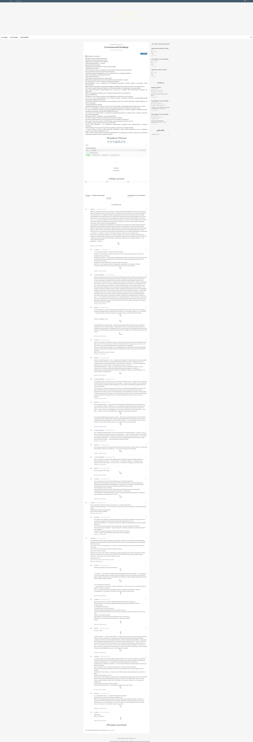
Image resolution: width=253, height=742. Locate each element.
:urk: (152, 53)
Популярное (24, 37)
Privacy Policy (135, 741)
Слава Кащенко (99, 275)
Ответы (160, 82)
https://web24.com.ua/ (87, 175)
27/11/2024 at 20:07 (110, 275)
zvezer (92, 502)
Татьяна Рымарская (158, 90)
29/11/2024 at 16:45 (104, 468)
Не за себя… (109, 198)
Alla (152, 71)
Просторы (126, 13)
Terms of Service (143, 741)
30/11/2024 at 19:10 (105, 712)
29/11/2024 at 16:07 (104, 628)
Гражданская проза (116, 44)
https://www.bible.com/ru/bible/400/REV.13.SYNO (102, 559)
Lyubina (94, 150)
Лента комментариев (160, 44)
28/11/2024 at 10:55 (104, 565)
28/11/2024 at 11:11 (104, 307)
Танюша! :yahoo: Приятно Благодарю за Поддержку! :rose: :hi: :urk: (160, 108)
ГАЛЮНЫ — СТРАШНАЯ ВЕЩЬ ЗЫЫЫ (94, 195)
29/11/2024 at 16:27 (104, 445)
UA (135, 738)
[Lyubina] (88, 151)
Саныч (155, 51)
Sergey (92, 209)
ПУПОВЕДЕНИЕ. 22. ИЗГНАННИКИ (136, 195)
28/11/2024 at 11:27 (105, 599)
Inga (152, 49)
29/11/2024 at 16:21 (110, 430)
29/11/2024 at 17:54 (105, 479)
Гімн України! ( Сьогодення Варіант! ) (161, 59)
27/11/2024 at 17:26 (105, 249)
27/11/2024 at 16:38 (101, 209)
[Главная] (5, 1)
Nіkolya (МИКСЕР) (155, 60)
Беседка (126, 738)
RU (245, 0)
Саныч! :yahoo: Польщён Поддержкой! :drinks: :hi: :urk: (158, 121)
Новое (5, 37)
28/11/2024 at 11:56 (105, 340)
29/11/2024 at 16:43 (110, 457)
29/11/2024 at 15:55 (104, 402)
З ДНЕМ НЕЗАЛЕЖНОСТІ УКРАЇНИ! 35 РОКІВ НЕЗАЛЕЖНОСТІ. (168, 48)
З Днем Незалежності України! (159, 69)
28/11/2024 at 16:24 (110, 379)
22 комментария (119, 50)
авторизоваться (110, 730)
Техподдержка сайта (3, 741)
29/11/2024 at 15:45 (104, 357)
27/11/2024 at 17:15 (101, 502)
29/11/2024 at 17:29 (105, 656)
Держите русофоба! (156, 87)
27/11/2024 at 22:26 (101, 538)
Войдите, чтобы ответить (96, 245)
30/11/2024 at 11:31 (104, 693)
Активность (131, 738)
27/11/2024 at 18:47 (105, 517)
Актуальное (14, 37)
